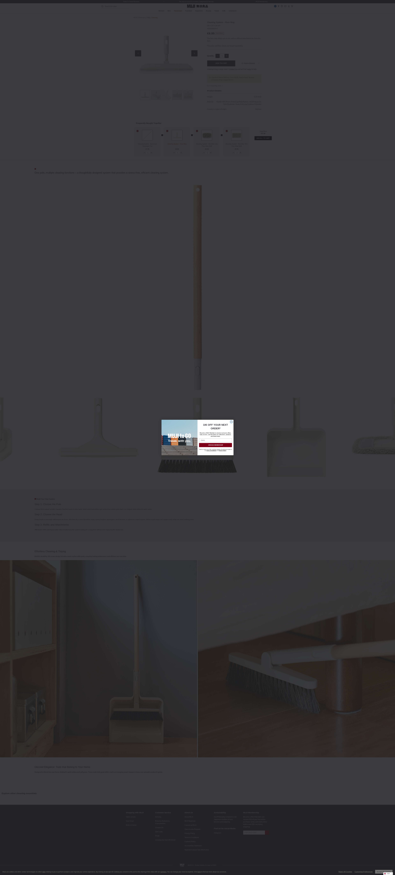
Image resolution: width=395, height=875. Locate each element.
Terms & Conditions (211, 450)
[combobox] (388, 873)
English (388, 873)
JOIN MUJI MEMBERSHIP (215, 445)
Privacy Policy (222, 450)
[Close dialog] (231, 422)
